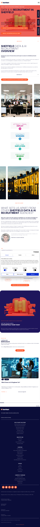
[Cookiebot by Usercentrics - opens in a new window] (34, 252)
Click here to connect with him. (17, 237)
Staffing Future (22, 524)
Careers (6, 379)
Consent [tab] (7, 255)
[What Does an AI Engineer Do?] (20, 368)
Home (2, 6)
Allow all (32, 274)
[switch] (15, 270)
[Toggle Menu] (38, 2)
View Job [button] (8, 279)
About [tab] (33, 255)
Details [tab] (20, 255)
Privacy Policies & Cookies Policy (6, 522)
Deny (7, 274)
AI (2, 379)
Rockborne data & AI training (6, 417)
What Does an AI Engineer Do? (10, 382)
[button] (2, 402)
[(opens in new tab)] (20, 146)
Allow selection (20, 274)
